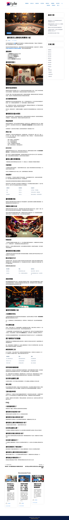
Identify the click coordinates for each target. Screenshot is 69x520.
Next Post (40, 464)
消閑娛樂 (9, 33)
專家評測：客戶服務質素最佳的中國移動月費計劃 (14, 466)
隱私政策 (50, 76)
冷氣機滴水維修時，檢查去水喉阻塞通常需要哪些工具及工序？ (55, 30)
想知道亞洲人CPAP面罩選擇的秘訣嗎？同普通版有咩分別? (55, 21)
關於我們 (50, 70)
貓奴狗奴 (37, 3)
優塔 (15, 43)
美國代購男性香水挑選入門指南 (53, 33)
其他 (58, 5)
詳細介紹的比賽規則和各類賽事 (14, 48)
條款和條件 (50, 74)
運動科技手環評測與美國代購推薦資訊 (55, 27)
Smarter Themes (36, 518)
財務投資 (53, 5)
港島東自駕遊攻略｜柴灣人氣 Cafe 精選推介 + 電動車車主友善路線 (55, 25)
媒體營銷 (26, 3)
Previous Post (8, 464)
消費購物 (52, 3)
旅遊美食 (48, 5)
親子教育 (42, 3)
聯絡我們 (50, 72)
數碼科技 (47, 3)
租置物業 (22, 479)
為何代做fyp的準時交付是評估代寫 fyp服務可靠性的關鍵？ (34, 467)
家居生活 (32, 3)
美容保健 (57, 3)
